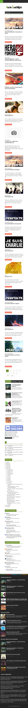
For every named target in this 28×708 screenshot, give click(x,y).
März (8, 480)
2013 (7, 506)
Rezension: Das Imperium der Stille (13, 620)
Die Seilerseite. (9, 549)
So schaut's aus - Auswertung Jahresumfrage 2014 (11, 142)
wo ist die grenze (14, 685)
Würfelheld (8, 517)
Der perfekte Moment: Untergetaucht (13, 223)
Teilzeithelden (9, 545)
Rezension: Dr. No (8, 276)
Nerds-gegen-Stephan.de (11, 525)
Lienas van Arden (8, 168)
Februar (8, 481)
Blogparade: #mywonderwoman (12, 567)
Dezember (9, 469)
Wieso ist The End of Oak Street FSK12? (13, 554)
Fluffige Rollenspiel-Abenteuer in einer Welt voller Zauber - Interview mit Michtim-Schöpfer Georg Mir (17, 600)
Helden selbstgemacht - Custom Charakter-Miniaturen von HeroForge (13, 59)
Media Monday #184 (9, 329)
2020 (7, 462)
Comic (6, 86)
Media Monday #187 (9, 115)
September (9, 473)
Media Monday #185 (9, 250)
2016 (7, 467)
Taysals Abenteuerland (10, 530)
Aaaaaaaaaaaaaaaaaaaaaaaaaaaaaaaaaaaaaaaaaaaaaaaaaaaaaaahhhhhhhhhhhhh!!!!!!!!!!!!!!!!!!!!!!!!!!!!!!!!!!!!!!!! (14, 536)
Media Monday (7, 195)
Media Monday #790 (10, 556)
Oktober (9, 472)
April (8, 479)
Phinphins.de (9, 558)
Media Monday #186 (9, 196)
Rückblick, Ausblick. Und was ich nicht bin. (13, 570)
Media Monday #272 (10, 614)
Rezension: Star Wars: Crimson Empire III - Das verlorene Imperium (14, 88)
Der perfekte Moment (9, 30)
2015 (7, 468)
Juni (8, 476)
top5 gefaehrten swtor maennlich (17, 676)
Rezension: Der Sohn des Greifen (13, 654)
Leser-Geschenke (8, 114)
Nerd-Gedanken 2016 (16, 706)
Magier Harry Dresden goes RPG (12, 632)
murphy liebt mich (14, 690)
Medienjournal (9, 555)
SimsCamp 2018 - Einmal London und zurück (16, 592)
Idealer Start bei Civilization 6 (12, 605)
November (9, 470)
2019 (7, 463)
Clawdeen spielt (9, 521)
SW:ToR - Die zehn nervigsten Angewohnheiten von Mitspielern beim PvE (16, 668)
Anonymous (3, 676)
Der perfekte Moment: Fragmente (12, 303)
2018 (7, 464)
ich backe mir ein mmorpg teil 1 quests (19, 681)
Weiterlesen (8, 42)
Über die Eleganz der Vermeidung (13, 534)
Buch (6, 275)
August (8, 474)
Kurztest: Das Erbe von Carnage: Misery (13, 526)
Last (12, 375)
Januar (8, 483)
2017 (7, 465)
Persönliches (7, 57)
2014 (7, 505)
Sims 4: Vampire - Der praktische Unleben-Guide (16, 660)
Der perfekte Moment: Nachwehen (12, 169)
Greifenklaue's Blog (10, 527)
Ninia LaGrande (9, 569)
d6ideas (7, 513)
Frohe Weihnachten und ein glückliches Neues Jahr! (16, 626)
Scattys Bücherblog (10, 562)
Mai (8, 478)
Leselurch (8, 566)
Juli (8, 475)
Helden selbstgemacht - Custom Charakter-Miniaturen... (13, 487)
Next (8, 375)
